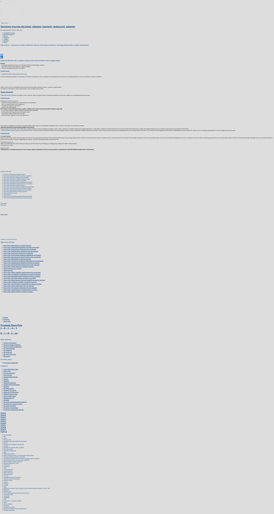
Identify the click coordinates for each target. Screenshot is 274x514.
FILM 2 (3, 415)
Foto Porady (7, 375)
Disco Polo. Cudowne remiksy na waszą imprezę (20, 282)
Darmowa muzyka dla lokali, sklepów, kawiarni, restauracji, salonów (38, 26)
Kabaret (6, 381)
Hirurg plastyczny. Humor (10, 193)
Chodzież (5, 446)
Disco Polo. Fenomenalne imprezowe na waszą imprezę (22, 284)
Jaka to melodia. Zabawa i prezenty (12, 461)
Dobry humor (7, 194)
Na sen (5, 42)
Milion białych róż (8, 472)
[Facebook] (137, 55)
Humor (5, 379)
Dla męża (6, 356)
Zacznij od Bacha (7, 504)
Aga (4, 436)
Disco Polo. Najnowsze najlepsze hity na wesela (16, 177)
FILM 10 (4, 432)
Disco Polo (6, 37)
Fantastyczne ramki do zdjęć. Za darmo (13, 447)
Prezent (5, 482)
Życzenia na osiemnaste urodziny (15, 402)
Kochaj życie (6, 464)
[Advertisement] (27, 50)
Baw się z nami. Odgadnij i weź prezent (13, 444)
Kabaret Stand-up (9, 383)
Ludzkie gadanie (7, 471)
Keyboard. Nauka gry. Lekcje (11, 463)
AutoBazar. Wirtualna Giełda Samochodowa (15, 441)
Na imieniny (7, 350)
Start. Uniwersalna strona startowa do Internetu (16, 493)
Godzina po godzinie (6, 239)
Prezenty (6, 319)
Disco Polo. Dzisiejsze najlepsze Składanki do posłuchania (18, 187)
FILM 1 (3, 413)
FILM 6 (3, 423)
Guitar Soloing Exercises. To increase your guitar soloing (18, 455)
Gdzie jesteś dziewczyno (9, 450)
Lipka (4, 468)
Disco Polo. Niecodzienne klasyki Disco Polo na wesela (17, 183)
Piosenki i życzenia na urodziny (11, 479)
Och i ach (5, 475)
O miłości (5, 39)
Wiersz (5, 502)
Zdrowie (6, 400)
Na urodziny (7, 352)
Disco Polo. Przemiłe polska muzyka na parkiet (19, 278)
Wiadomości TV (8, 398)
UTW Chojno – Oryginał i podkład (12, 501)
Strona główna (7, 435)
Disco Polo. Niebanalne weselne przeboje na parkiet (17, 176)
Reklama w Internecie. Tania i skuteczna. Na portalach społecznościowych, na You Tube (26, 488)
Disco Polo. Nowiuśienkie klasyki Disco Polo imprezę (17, 190)
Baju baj (5, 443)
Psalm (5, 486)
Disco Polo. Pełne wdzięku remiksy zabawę (18, 292)
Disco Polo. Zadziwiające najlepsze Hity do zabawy (16, 179)
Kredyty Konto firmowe (11, 385)
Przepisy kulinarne (9, 390)
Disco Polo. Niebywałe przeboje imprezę (14, 185)
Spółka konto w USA (10, 394)
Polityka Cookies (7, 480)
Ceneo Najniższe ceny (10, 369)
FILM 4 (3, 419)
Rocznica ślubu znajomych (12, 347)
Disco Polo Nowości (8, 34)
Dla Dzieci (6, 41)
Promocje (5, 483)
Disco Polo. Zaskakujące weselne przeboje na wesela (17, 188)
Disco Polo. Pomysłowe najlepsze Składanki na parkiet (17, 182)
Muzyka (5, 36)
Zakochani (6, 505)
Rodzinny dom (7, 491)
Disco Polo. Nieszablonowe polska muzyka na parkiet (21, 276)
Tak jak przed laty (8, 494)
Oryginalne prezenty (9, 33)
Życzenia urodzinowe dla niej (13, 410)
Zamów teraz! (5, 71)
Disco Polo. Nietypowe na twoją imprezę (14, 174)
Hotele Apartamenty (10, 377)
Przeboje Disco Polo (11, 325)
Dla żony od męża (9, 354)
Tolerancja (6, 496)
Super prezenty (7, 92)
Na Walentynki (8, 388)
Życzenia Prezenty (9, 406)
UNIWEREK (6, 497)
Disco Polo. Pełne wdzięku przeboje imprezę (15, 191)
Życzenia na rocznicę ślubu (12, 404)
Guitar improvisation (8, 454)
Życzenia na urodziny (9, 507)
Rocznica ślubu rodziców (11, 345)
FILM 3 (3, 417)
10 (16, 333)
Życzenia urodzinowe (10, 363)
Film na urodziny (9, 373)
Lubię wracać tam (8, 469)
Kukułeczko (6, 466)
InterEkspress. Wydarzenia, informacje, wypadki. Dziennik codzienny (21, 458)
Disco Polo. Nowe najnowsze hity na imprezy (18, 286)
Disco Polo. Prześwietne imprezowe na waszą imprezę (17, 198)
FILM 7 (3, 425)
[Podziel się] (137, 57)
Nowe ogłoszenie (8, 474)
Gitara (5, 452)
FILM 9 (3, 430)
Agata (5, 438)
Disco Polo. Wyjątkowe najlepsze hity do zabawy (20, 288)
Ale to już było (7, 439)
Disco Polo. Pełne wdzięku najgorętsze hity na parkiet (17, 196)
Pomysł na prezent (9, 343)
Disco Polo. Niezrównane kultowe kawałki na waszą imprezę (24, 280)
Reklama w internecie (10, 392)
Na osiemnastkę (9, 349)
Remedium (6, 490)
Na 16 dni (14, 239)
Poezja (5, 317)
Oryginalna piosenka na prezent (12, 477)
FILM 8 (3, 428)
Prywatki (5, 485)
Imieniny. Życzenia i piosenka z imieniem (14, 457)
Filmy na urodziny (8, 449)
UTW (4, 499)
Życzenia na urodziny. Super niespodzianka (14, 508)
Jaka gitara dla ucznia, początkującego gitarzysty (16, 460)
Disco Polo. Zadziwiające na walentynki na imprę (20, 290)
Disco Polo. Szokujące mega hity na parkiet (14, 180)
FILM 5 (3, 421)
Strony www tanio (9, 396)
